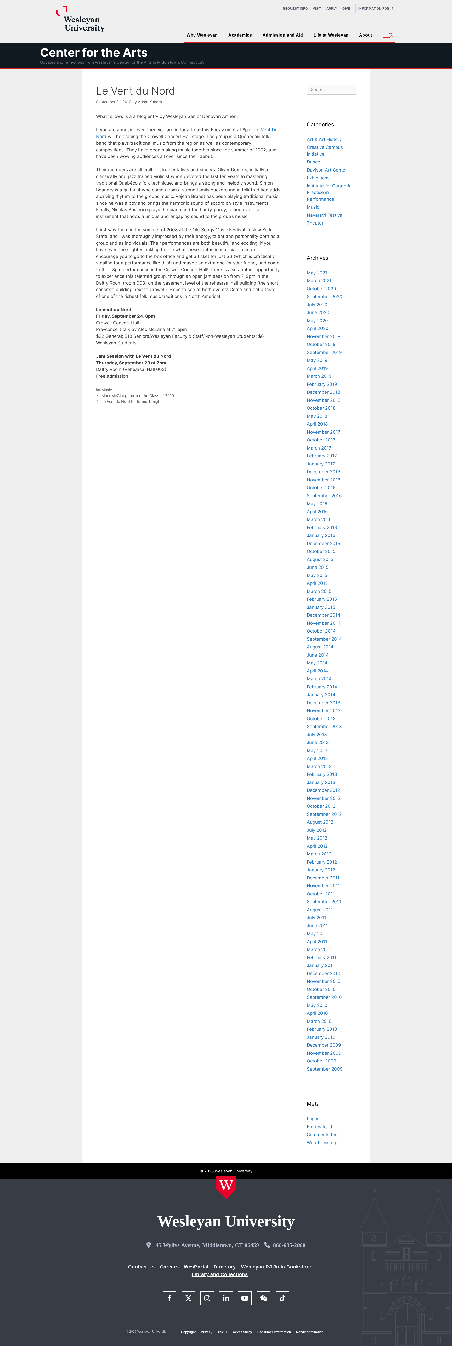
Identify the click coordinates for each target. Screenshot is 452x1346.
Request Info (295, 8)
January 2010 (321, 1037)
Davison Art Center (327, 170)
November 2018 (323, 400)
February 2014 (322, 686)
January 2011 (321, 965)
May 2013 (317, 750)
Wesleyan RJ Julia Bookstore (276, 1267)
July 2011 (316, 917)
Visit (317, 8)
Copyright (188, 1332)
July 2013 (317, 734)
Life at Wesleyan (331, 35)
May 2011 (317, 933)
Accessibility (242, 1332)
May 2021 (317, 272)
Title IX (223, 1332)
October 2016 (321, 487)
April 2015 (317, 583)
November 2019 (324, 336)
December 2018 (323, 392)
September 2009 (325, 1069)
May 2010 (317, 1005)
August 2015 (320, 559)
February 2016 (322, 527)
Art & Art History (324, 139)
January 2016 (321, 535)
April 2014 (317, 671)
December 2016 (323, 471)
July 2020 (317, 304)
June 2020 (318, 312)
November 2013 (324, 710)
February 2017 (322, 455)
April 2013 (317, 758)
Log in (313, 1118)
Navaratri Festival (325, 215)
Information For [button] (375, 8)
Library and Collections (220, 1274)
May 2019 (317, 360)
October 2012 (321, 806)
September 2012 (324, 814)
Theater (315, 223)
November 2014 (324, 623)
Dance (313, 161)
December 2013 (323, 702)
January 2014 (321, 694)
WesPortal (196, 1267)
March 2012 (319, 854)
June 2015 (318, 567)
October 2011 (321, 893)
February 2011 (321, 957)
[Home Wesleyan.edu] (226, 1187)
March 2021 (319, 280)
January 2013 (321, 782)
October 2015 (321, 551)
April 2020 (318, 328)
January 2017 (321, 464)
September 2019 (324, 352)
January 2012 (321, 869)
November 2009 (324, 1053)
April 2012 (317, 846)
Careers (169, 1267)
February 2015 (322, 599)
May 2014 (317, 662)
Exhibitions (318, 177)
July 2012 (317, 830)
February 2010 (322, 1029)
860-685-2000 (289, 1245)
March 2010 (319, 1021)
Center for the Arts (94, 52)
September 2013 (324, 726)
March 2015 (319, 591)
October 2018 (321, 408)
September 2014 (324, 639)
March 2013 (319, 766)
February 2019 (322, 384)
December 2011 (323, 878)
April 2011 (317, 941)
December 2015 (323, 543)
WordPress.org (322, 1142)
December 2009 (324, 1045)
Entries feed (319, 1126)
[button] (388, 36)
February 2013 (322, 774)
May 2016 (317, 503)
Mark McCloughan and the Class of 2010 (137, 395)
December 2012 (323, 790)
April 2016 (317, 511)
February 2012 (322, 862)
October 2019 (321, 344)
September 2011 (324, 901)
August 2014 (320, 647)
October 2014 (321, 631)
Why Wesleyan (202, 35)
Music (106, 390)
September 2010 (324, 997)
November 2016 (324, 479)
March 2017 (319, 448)
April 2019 (317, 368)
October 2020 (321, 288)
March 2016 (319, 519)
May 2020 (317, 320)
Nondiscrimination (309, 1332)
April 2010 (317, 1013)
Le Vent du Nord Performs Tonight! (132, 401)
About (365, 35)
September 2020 (324, 296)
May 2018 (317, 416)
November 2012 (323, 798)
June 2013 (318, 742)
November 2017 (323, 432)
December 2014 (323, 615)
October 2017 (321, 439)
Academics (240, 35)
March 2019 (319, 376)
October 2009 (321, 1061)
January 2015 (321, 607)
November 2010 (324, 981)
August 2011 (320, 909)
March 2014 (319, 678)
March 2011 (319, 949)
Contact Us (141, 1267)
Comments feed (324, 1134)
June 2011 (317, 925)
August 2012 (320, 822)
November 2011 (323, 885)
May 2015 (317, 575)
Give (346, 8)
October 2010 (321, 989)
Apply (331, 8)
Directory (225, 1267)
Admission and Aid (283, 35)
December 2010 (323, 973)
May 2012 (317, 838)
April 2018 (317, 424)
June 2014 (318, 655)
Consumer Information (274, 1332)
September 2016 (324, 495)
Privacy (206, 1332)
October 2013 (321, 718)
